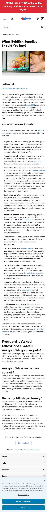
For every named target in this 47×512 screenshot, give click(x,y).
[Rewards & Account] (12, 18)
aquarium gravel (39, 170)
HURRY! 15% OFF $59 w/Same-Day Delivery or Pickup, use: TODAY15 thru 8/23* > (23, 6)
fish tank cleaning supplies (33, 273)
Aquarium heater (28, 220)
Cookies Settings (22, 495)
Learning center (8, 35)
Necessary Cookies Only (23, 501)
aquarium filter (26, 248)
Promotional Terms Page (31, 450)
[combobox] (23, 27)
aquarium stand (36, 161)
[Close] (42, 478)
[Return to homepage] (26, 18)
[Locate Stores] (37, 18)
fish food (21, 307)
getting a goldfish (28, 105)
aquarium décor (28, 290)
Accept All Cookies (23, 508)
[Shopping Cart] (42, 18)
